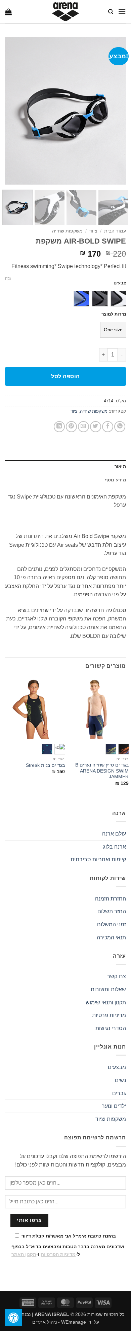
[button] (122, 11)
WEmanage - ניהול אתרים (59, 1322)
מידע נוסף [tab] (115, 479)
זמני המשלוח (111, 924)
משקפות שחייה (67, 231)
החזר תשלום (111, 911)
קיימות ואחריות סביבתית (98, 859)
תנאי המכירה (111, 937)
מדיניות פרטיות (109, 1015)
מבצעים (117, 1067)
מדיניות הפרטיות (58, 1254)
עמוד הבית (115, 231)
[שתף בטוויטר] (95, 426)
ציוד (93, 231)
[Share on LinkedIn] (59, 426)
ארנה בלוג (114, 847)
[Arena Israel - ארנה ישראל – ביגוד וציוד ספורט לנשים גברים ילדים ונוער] (65, 11)
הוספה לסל (65, 376)
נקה (8, 278)
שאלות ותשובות (108, 989)
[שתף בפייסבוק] (107, 426)
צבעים (120, 283)
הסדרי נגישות (110, 1028)
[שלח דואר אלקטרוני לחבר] (83, 426)
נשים (120, 1080)
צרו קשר (116, 976)
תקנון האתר (23, 1254)
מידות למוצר (113, 314)
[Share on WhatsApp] (119, 426)
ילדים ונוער (114, 1106)
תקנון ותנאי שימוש (106, 1002)
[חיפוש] (110, 11)
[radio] (118, 298)
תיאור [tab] (120, 466)
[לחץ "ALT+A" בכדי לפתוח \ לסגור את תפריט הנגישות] (13, 1317)
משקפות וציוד (110, 1119)
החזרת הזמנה (110, 899)
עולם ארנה (114, 834)
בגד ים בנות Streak (45, 765)
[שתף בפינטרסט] (71, 426)
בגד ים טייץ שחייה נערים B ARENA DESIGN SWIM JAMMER (102, 770)
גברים (119, 1093)
